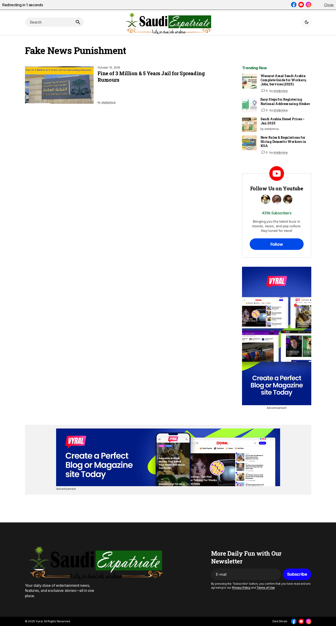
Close (329, 5)
